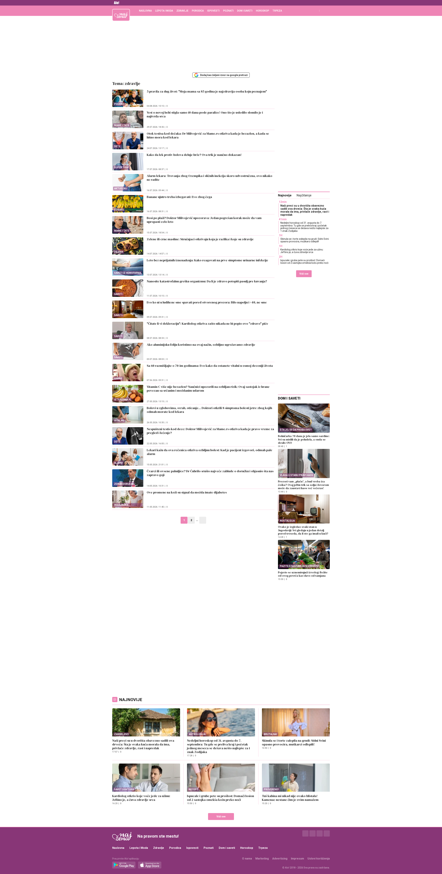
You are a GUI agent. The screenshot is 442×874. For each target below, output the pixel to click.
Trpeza (277, 10)
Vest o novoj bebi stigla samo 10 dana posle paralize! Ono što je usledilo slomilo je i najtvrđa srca (205, 114)
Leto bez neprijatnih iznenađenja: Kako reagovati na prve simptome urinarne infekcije (207, 260)
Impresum (297, 858)
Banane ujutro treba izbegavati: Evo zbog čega (179, 197)
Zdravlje (182, 10)
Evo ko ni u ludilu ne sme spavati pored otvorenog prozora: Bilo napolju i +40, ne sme (207, 302)
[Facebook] (305, 833)
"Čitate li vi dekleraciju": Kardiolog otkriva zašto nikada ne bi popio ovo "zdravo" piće (207, 323)
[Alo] (115, 2)
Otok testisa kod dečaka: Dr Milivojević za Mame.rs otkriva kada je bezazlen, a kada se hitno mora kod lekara (208, 135)
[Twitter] (319, 833)
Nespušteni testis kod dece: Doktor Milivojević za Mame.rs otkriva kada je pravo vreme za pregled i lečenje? (210, 431)
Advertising (279, 858)
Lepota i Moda (164, 10)
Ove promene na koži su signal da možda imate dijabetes (187, 492)
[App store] (149, 865)
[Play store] (124, 865)
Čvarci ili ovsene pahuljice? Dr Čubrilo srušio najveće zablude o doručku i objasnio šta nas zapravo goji (210, 473)
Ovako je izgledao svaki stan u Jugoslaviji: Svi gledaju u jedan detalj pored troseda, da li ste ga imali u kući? (303, 530)
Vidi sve (303, 273)
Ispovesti (213, 10)
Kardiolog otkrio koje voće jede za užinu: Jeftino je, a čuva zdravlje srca (301, 251)
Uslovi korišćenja (319, 858)
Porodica (198, 10)
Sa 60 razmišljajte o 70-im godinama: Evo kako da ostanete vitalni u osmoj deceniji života (210, 365)
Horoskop (262, 10)
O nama (247, 858)
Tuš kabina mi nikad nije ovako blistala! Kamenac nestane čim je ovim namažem (290, 798)
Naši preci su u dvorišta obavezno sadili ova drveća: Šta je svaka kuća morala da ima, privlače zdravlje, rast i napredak (304, 210)
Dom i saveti (244, 10)
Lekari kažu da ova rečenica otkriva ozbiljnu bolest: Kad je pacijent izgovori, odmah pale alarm (209, 452)
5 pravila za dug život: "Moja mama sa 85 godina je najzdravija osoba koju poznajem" (207, 91)
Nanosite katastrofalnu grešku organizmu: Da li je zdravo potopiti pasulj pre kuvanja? (207, 281)
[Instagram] (312, 833)
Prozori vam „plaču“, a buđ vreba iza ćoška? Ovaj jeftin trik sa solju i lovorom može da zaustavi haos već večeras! (303, 484)
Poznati (228, 10)
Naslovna (145, 10)
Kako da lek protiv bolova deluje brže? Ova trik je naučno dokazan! (194, 155)
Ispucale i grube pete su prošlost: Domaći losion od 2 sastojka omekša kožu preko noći (304, 261)
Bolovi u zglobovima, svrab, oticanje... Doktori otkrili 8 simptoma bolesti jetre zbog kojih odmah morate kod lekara (209, 410)
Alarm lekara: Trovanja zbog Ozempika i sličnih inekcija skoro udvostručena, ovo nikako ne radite (209, 178)
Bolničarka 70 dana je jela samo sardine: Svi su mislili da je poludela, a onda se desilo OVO (303, 439)
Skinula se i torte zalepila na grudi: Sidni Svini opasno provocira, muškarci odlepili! (304, 240)
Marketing (262, 858)
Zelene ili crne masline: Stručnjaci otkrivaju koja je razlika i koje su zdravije (200, 239)
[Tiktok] (327, 833)
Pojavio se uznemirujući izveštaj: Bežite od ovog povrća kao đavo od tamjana (303, 574)
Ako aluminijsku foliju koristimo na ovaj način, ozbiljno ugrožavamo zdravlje (201, 344)
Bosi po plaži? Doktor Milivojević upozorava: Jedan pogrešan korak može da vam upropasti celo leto (204, 220)
